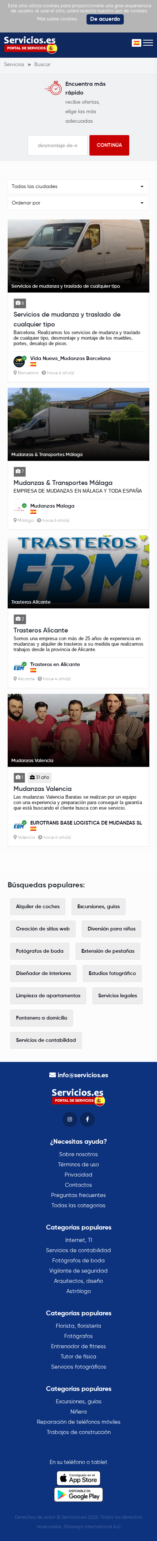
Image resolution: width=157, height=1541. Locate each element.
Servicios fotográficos (78, 1367)
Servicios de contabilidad (46, 1040)
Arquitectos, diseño (78, 1281)
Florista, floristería (78, 1326)
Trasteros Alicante (41, 630)
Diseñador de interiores (43, 973)
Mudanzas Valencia (43, 789)
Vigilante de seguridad (78, 1271)
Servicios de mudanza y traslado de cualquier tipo (67, 319)
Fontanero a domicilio (41, 1018)
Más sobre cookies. (57, 19)
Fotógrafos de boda (40, 951)
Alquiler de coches (38, 906)
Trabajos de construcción (79, 1432)
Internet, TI (78, 1240)
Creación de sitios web (43, 929)
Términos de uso (78, 1164)
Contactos (78, 1185)
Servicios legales (117, 995)
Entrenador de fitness (78, 1346)
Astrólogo (78, 1291)
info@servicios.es (83, 1075)
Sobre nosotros (78, 1154)
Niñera (78, 1412)
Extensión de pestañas (107, 951)
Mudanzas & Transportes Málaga (63, 483)
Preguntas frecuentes (78, 1195)
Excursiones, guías (98, 906)
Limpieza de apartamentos (48, 995)
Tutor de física (78, 1357)
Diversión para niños (111, 929)
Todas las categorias (78, 1205)
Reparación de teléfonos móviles (78, 1422)
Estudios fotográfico (112, 973)
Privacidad (78, 1175)
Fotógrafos (78, 1336)
